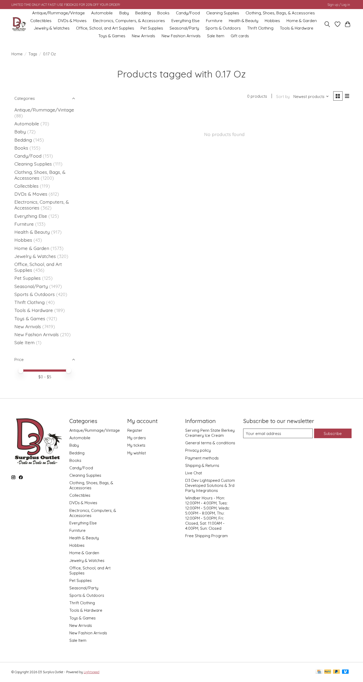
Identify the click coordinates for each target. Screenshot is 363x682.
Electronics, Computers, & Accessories (129, 20)
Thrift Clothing (260, 28)
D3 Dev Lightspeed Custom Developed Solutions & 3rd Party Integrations (210, 485)
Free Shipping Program (206, 535)
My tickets (136, 445)
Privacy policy (198, 450)
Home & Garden (301, 20)
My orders (136, 437)
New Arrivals (143, 35)
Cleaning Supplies (222, 12)
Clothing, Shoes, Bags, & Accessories (280, 12)
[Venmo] (345, 672)
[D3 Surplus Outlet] (18, 24)
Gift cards (240, 35)
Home (17, 53)
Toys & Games (111, 35)
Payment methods (202, 458)
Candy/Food (188, 12)
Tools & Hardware (296, 28)
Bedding (143, 12)
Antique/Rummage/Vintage (58, 12)
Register (134, 430)
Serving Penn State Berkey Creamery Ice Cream (210, 433)
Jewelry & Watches (52, 28)
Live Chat (193, 472)
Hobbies (272, 20)
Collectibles (41, 20)
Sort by (283, 96)
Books (163, 12)
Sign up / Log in (338, 5)
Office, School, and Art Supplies (105, 28)
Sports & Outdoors (223, 28)
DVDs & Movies (72, 20)
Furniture (214, 20)
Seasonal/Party (184, 28)
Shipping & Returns (202, 465)
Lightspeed (91, 672)
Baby (124, 12)
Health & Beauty (243, 20)
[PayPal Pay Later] (336, 672)
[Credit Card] (319, 672)
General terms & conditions (210, 442)
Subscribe (333, 433)
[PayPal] (327, 672)
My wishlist (136, 452)
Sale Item (215, 35)
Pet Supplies (152, 28)
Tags (32, 53)
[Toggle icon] (327, 24)
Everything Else (185, 20)
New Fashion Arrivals (181, 35)
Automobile (102, 12)
